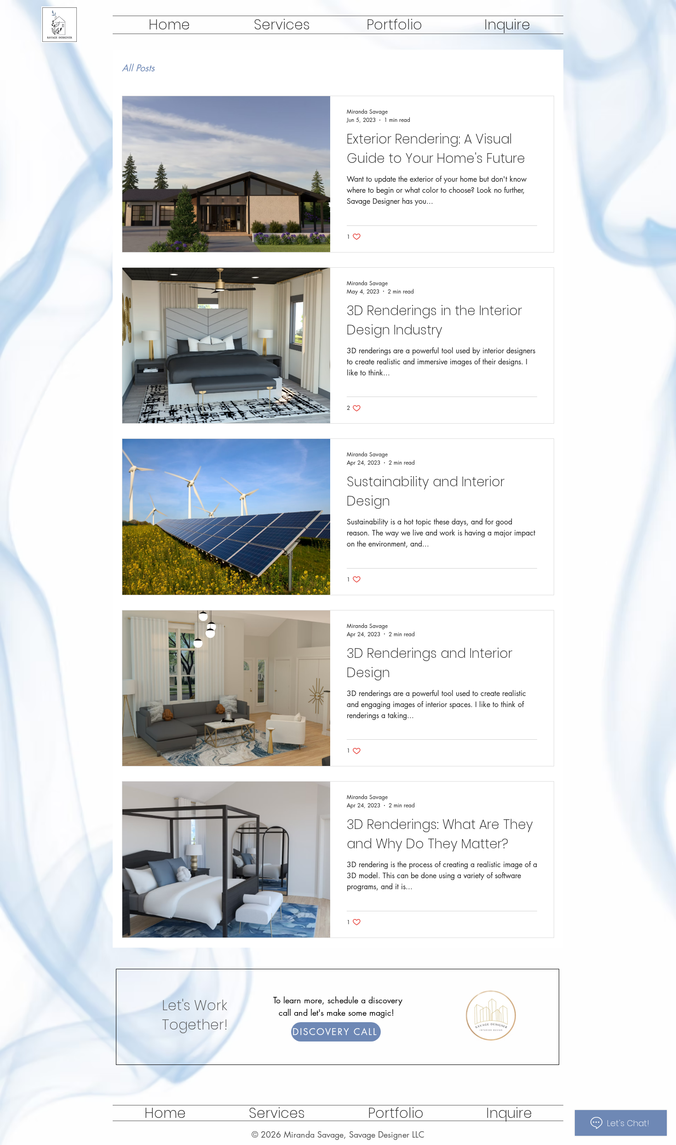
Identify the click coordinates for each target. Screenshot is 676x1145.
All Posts (138, 68)
